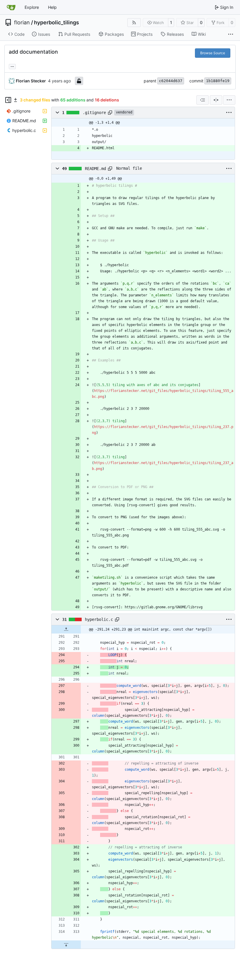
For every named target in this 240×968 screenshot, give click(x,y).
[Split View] (216, 100)
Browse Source (212, 53)
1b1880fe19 (217, 81)
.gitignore (94, 112)
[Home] (11, 7)
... (12, 66)
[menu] (229, 100)
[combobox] (202, 100)
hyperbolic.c (99, 619)
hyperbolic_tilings (56, 23)
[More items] (230, 34)
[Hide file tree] (8, 100)
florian (22, 23)
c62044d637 (170, 81)
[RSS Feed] (134, 22)
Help (52, 7)
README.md (95, 168)
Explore (32, 7)
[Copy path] (110, 112)
